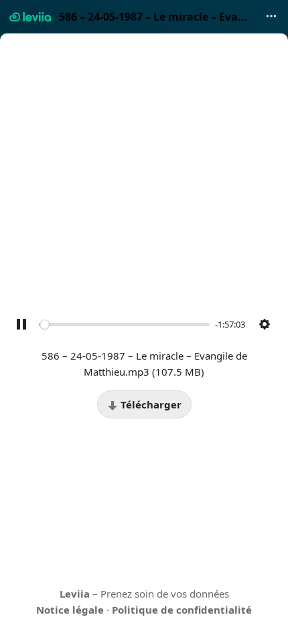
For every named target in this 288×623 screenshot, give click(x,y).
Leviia (75, 593)
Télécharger (150, 404)
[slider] (125, 324)
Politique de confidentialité (182, 609)
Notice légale (70, 609)
